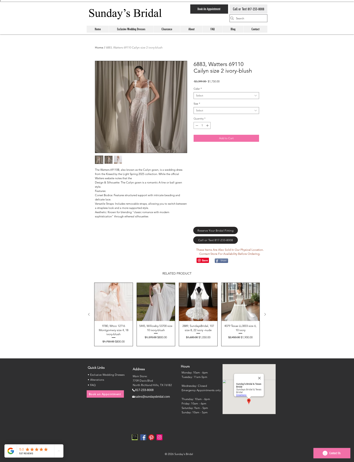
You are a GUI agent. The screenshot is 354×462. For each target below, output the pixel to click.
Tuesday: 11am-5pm (194, 377)
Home (99, 47)
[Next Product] (265, 314)
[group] (177, 314)
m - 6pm (201, 403)
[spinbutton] (202, 125)
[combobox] (226, 95)
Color (198, 88)
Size (197, 103)
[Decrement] (196, 125)
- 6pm (206, 399)
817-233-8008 (256, 9)
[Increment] (207, 125)
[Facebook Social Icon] (143, 437)
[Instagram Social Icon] (159, 437)
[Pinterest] (151, 437)
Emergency (189, 390)
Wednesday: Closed (194, 386)
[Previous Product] (89, 314)
